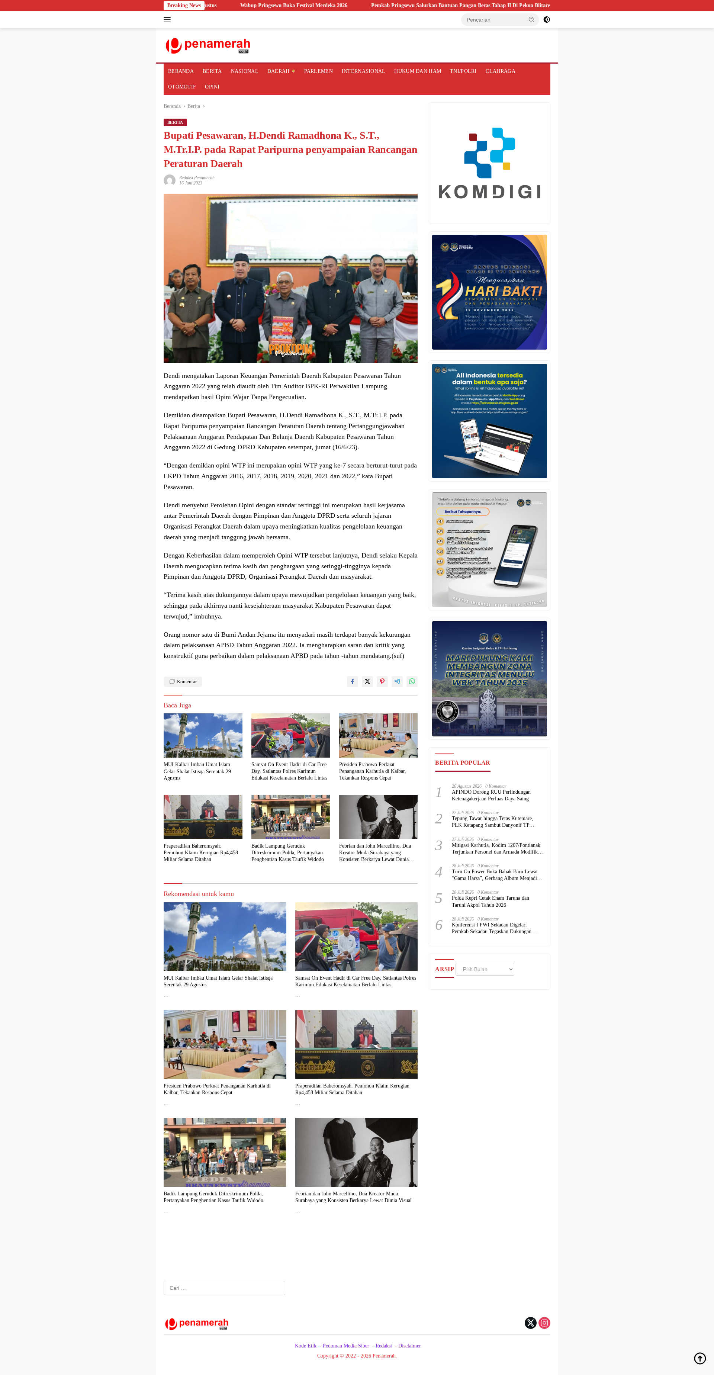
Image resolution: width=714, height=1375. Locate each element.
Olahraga (500, 71)
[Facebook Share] (352, 681)
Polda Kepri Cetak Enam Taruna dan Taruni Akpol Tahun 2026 (490, 901)
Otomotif (182, 87)
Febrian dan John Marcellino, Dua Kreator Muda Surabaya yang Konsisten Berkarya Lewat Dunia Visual (375, 853)
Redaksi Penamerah (197, 177)
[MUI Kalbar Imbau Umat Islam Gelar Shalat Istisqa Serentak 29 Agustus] (203, 735)
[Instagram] (544, 1323)
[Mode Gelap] (546, 19)
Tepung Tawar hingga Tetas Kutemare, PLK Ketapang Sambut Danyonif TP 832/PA (492, 822)
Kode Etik (305, 1346)
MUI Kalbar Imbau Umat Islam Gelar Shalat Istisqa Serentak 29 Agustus (197, 771)
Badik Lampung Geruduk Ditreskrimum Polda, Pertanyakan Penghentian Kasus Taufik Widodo (287, 852)
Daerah (278, 71)
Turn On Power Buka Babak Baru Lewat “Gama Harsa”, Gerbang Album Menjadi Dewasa (495, 875)
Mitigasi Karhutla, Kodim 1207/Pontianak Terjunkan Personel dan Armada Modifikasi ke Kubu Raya (497, 848)
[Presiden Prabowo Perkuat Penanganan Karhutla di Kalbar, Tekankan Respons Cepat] (378, 735)
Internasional (364, 71)
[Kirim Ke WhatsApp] (412, 681)
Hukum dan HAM (417, 71)
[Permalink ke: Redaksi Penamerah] (170, 180)
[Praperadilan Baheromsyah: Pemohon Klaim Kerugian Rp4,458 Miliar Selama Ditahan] (203, 817)
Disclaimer (409, 1346)
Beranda (181, 71)
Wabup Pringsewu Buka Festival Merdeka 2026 (229, 5)
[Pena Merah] (208, 45)
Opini (212, 87)
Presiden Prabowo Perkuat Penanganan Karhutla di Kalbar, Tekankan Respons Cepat (372, 771)
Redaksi (384, 1346)
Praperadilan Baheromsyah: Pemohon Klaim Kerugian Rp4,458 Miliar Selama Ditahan (201, 852)
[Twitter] (531, 1323)
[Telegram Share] (397, 681)
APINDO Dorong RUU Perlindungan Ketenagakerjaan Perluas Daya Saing (491, 795)
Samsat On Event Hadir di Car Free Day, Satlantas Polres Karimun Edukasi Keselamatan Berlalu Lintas (289, 771)
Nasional (244, 71)
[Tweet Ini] (367, 681)
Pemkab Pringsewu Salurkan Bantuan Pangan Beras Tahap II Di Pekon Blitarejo (399, 5)
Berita (212, 71)
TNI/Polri (463, 71)
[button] (531, 19)
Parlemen (318, 71)
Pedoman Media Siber (346, 1346)
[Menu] (169, 19)
